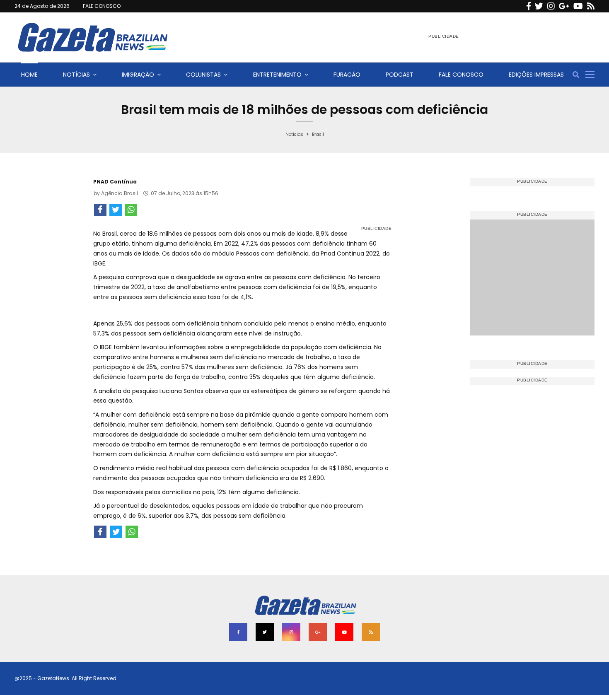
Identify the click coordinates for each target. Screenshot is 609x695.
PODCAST (399, 74)
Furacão (347, 74)
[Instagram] (551, 6)
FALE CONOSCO (102, 6)
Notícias (76, 74)
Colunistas (203, 74)
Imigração (138, 74)
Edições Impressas (536, 74)
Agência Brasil (119, 193)
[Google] (564, 6)
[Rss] (590, 6)
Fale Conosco (461, 74)
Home (29, 74)
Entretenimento (277, 74)
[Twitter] (539, 6)
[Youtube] (578, 6)
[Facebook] (529, 6)
